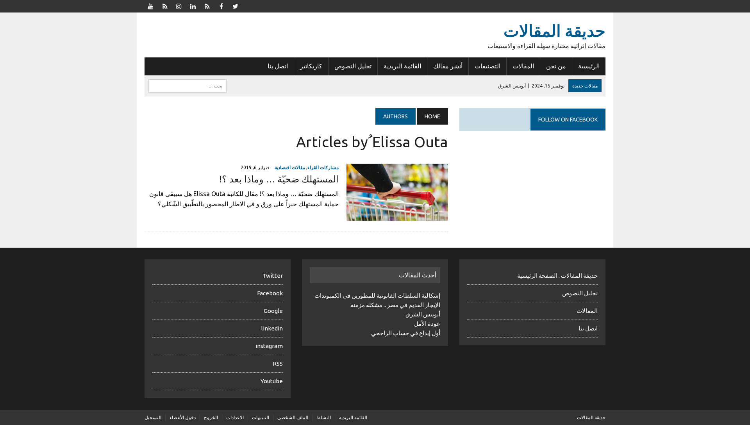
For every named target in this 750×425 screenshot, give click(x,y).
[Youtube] (151, 5)
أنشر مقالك (447, 66)
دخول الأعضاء (183, 417)
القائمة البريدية (402, 66)
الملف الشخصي (292, 417)
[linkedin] (193, 5)
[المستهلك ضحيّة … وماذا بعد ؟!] (397, 215)
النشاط (323, 417)
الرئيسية (589, 66)
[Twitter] (235, 5)
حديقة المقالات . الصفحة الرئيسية (557, 275)
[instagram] (179, 5)
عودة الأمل (427, 323)
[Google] (207, 5)
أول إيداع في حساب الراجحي (405, 333)
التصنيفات (487, 66)
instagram (269, 346)
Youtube (272, 381)
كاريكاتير (311, 66)
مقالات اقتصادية (290, 167)
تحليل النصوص (352, 66)
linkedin (272, 328)
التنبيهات (260, 417)
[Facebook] (221, 5)
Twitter (272, 275)
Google (273, 310)
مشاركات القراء (323, 167)
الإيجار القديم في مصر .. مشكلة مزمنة (395, 305)
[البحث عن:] (187, 85)
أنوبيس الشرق (422, 314)
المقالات (523, 66)
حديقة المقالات (591, 417)
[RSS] (165, 5)
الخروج (211, 417)
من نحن (556, 66)
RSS (278, 363)
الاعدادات (235, 417)
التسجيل (153, 417)
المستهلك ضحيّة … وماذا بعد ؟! (279, 179)
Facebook (270, 293)
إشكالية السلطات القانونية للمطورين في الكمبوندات (377, 295)
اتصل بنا (278, 66)
